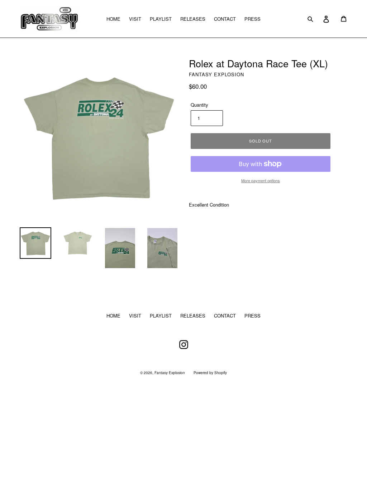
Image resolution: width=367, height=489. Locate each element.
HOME (113, 18)
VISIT (135, 18)
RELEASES (192, 18)
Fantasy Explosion (169, 372)
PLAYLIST (161, 18)
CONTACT (225, 18)
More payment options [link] (260, 180)
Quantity (199, 104)
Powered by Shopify (210, 372)
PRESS (252, 18)
